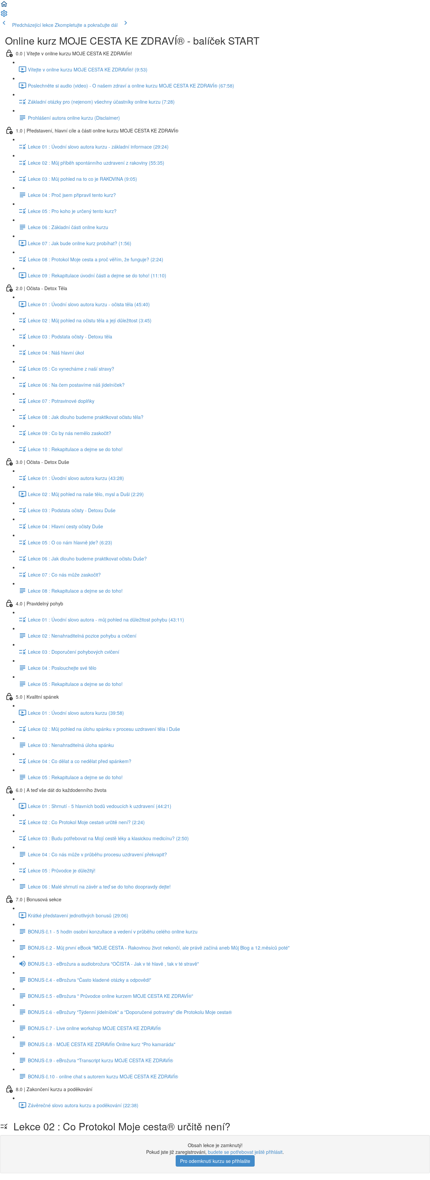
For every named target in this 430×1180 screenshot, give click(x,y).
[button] (4, 6)
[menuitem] (4, 15)
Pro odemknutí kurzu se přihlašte (215, 1161)
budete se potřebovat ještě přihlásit (245, 1151)
